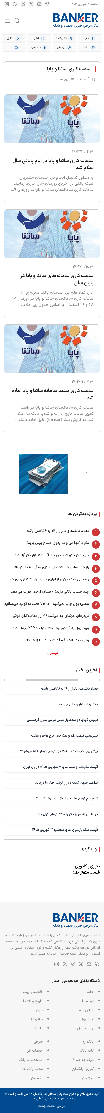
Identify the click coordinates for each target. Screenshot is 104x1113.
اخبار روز (88, 1019)
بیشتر (54, 653)
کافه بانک (87, 1050)
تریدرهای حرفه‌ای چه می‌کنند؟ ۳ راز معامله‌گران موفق (50, 616)
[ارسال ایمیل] (39, 4)
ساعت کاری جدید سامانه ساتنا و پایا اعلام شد (52, 394)
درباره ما (88, 1001)
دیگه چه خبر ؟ (83, 1060)
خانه (90, 992)
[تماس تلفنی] (47, 4)
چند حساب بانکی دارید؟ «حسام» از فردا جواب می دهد (50, 591)
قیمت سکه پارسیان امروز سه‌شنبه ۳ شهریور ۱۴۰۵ (65, 829)
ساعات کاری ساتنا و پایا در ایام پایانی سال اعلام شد (53, 164)
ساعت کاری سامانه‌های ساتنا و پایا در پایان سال (57, 279)
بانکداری (88, 1041)
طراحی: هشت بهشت (52, 1106)
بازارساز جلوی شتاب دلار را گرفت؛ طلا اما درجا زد (66, 782)
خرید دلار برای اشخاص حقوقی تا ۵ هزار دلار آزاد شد (52, 555)
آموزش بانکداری (82, 1069)
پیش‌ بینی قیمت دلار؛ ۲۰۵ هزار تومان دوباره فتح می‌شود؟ (59, 751)
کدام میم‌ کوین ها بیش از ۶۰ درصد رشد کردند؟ (67, 798)
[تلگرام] (23, 4)
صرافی (38, 1041)
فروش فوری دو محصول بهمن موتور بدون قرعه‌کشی (62, 720)
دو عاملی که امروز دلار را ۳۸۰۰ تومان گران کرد (68, 814)
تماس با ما (86, 1010)
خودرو (38, 1010)
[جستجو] (16, 20)
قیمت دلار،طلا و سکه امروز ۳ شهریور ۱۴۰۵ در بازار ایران (60, 767)
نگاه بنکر (37, 1078)
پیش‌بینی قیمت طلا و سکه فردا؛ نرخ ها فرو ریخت (64, 735)
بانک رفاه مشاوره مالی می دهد (78, 704)
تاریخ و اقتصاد (32, 1001)
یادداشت (36, 1028)
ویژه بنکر (88, 1078)
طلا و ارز (37, 1019)
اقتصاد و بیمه (33, 992)
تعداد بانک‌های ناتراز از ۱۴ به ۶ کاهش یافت (57, 531)
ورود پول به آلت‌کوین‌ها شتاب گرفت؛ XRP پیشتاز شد (51, 628)
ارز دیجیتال (85, 1028)
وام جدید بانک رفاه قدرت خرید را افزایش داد (57, 640)
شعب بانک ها (32, 1069)
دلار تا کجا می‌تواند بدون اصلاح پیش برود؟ (57, 543)
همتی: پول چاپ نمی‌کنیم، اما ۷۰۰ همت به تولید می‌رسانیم (46, 604)
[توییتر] (31, 4)
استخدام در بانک (31, 1060)
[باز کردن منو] (7, 20)
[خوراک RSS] (15, 4)
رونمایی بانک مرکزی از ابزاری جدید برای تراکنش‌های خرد (49, 579)
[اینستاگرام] (7, 4)
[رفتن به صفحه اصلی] (76, 20)
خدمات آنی (34, 1050)
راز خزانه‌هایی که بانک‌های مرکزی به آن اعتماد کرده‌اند (51, 567)
